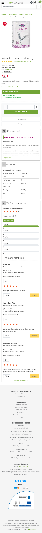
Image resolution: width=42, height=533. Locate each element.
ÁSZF (21, 417)
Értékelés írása (8, 220)
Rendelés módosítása (21, 404)
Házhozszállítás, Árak (21, 394)
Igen (6, 281)
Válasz (7, 295)
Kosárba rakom (20, 112)
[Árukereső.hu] (21, 481)
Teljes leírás (7, 157)
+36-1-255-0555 (23, 466)
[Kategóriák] (3, 2)
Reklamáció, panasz (21, 410)
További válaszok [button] (20, 381)
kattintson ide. (32, 529)
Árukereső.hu (21, 484)
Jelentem (34, 295)
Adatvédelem (21, 412)
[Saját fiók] (35, 3)
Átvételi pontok (21, 396)
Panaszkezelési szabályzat (21, 415)
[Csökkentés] (6, 107)
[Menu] (31, 2)
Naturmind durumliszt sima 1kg (13, 267)
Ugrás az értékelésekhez (21, 61)
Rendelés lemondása (21, 407)
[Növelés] (36, 107)
